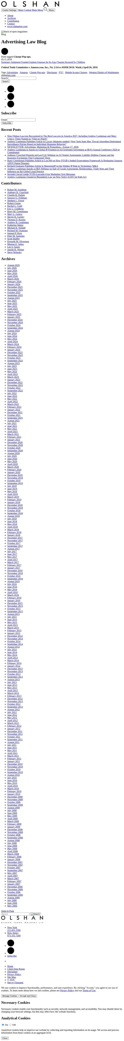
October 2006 (13, 892)
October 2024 (13, 325)
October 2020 (13, 448)
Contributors (13, 21)
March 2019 (13, 497)
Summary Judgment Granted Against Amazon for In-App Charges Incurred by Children (43, 62)
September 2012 (15, 707)
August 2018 (13, 516)
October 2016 (13, 576)
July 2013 (12, 682)
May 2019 (12, 491)
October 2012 (13, 704)
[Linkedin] (10, 945)
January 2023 (13, 379)
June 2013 (12, 685)
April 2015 (12, 625)
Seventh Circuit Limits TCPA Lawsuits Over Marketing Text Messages (41, 174)
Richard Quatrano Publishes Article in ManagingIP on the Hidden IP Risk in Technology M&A (52, 166)
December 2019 (15, 475)
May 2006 (12, 906)
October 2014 (13, 641)
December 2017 (15, 538)
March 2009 (13, 821)
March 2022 (13, 404)
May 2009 (12, 816)
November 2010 (15, 767)
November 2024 (15, 322)
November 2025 (15, 289)
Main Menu (37, 10)
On (6, 1025)
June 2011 (12, 747)
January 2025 (13, 317)
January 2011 (13, 761)
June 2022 (12, 396)
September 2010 (15, 772)
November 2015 (15, 606)
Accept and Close (28, 996)
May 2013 (12, 687)
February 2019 (14, 499)
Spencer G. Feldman (17, 198)
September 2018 (15, 513)
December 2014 (15, 636)
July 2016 (12, 584)
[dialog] (62, 992)
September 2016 (15, 578)
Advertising (12, 72)
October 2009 (13, 802)
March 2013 (13, 693)
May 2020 (12, 461)
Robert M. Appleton (16, 189)
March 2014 (13, 660)
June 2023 (12, 369)
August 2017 (13, 548)
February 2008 (14, 856)
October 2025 (13, 292)
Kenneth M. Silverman (18, 241)
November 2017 (15, 540)
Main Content (24, 10)
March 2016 (13, 595)
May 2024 (12, 339)
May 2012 (12, 717)
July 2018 (12, 518)
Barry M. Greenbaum (17, 211)
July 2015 (12, 617)
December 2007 (15, 862)
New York (12, 927)
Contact (11, 23)
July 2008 (12, 843)
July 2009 (12, 810)
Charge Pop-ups (37, 72)
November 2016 (15, 573)
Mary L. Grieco (14, 214)
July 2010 (12, 777)
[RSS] (10, 106)
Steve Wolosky (14, 252)
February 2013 (14, 696)
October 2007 (13, 867)
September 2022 (15, 390)
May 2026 (12, 273)
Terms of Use (89, 990)
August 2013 (13, 679)
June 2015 (12, 619)
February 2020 (14, 469)
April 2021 (12, 431)
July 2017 (12, 551)
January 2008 (13, 859)
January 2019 (13, 502)
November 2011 (15, 734)
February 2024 (14, 347)
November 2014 (15, 638)
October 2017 (13, 543)
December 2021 (15, 412)
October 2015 (13, 608)
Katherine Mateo (15, 225)
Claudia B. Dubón (16, 195)
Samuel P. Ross (14, 233)
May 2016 (12, 589)
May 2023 (12, 371)
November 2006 (15, 889)
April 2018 (12, 527)
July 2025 (12, 300)
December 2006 (15, 886)
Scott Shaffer (13, 238)
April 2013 (12, 690)
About (10, 15)
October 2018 (13, 510)
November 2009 (15, 799)
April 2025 (12, 309)
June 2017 (12, 554)
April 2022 (12, 401)
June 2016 (12, 587)
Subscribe (6, 123)
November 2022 (15, 385)
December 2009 (15, 797)
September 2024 (15, 328)
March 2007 (13, 878)
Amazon (24, 72)
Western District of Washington (104, 72)
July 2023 (12, 366)
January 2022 (13, 409)
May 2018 (12, 524)
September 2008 (15, 837)
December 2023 (15, 352)
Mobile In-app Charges (76, 72)
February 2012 (14, 726)
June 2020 (12, 459)
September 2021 (15, 418)
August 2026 (13, 265)
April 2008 (12, 851)
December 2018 (15, 505)
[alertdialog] (62, 1020)
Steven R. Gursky (15, 217)
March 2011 (13, 756)
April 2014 (12, 657)
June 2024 (12, 336)
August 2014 (13, 647)
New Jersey (12, 933)
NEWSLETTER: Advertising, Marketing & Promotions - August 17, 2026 (42, 147)
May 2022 (12, 399)
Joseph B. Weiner (15, 249)
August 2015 (13, 614)
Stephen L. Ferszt (15, 200)
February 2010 (14, 791)
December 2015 (15, 603)
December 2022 (15, 382)
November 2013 (15, 671)
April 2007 (12, 876)
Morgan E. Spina (15, 244)
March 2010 (13, 788)
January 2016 (13, 600)
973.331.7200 (14, 935)
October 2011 (13, 737)
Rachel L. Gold (14, 206)
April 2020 (12, 464)
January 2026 (13, 284)
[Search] (46, 10)
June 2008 (12, 846)
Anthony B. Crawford (17, 192)
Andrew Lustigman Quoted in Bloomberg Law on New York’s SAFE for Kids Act (46, 177)
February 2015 (14, 630)
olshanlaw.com (8, 75)
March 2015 (13, 628)
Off (14, 1025)
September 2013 (15, 677)
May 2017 (12, 557)
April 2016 (12, 592)
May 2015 (12, 622)
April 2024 (12, 341)
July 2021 (12, 423)
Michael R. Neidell (16, 228)
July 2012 (12, 712)
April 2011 (12, 753)
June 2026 (12, 270)
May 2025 (12, 306)
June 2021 (12, 426)
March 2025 (13, 311)
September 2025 (15, 295)
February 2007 (14, 881)
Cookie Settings (9, 10)
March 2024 (13, 344)
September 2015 (15, 611)
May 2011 (12, 750)
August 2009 (13, 807)
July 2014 (12, 649)
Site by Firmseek (15, 982)
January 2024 (13, 349)
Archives (11, 18)
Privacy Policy (14, 974)
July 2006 (12, 900)
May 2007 (12, 873)
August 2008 (13, 840)
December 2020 (15, 442)
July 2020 (12, 456)
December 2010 (15, 764)
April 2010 (12, 786)
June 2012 (12, 715)
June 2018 (12, 521)
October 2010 (13, 769)
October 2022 (13, 388)
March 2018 (13, 529)
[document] (62, 1020)
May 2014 (12, 655)
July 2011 (11, 745)
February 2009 (14, 824)
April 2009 (12, 818)
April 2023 (12, 374)
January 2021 (13, 439)
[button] (4, 54)
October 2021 (13, 415)
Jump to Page (7, 911)
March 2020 (13, 467)
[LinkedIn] (10, 91)
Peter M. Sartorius (15, 236)
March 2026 (13, 279)
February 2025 (14, 314)
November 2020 (15, 445)
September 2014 (15, 644)
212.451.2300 (14, 930)
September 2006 (15, 895)
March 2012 (13, 723)
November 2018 (15, 508)
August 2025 (13, 298)
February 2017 (14, 565)
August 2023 (13, 363)
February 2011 (14, 758)
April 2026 (12, 276)
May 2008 (12, 848)
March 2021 (13, 434)
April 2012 (12, 720)
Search (4, 78)
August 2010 (13, 775)
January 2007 (13, 884)
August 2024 (13, 330)
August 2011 (13, 742)
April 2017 (12, 559)
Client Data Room (16, 969)
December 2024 (15, 319)
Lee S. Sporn (13, 247)
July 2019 (12, 486)
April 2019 (12, 494)
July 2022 (12, 393)
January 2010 (13, 794)
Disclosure (52, 72)
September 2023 (15, 360)
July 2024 (12, 333)
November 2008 (15, 832)
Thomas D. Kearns (16, 219)
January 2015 (13, 633)
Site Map (11, 977)
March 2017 (13, 562)
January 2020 (13, 472)
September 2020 (15, 450)
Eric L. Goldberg (15, 208)
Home (10, 966)
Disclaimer (12, 971)
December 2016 (15, 570)
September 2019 (15, 483)
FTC (61, 72)
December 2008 (15, 829)
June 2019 (12, 488)
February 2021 (14, 437)
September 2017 (15, 546)
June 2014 (12, 652)
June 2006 (12, 903)
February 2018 (14, 532)
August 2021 (13, 420)
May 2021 (12, 429)
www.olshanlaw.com (17, 26)
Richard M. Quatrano (17, 230)
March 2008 (13, 854)
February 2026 (14, 281)
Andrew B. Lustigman (18, 222)
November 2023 (15, 355)
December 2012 (15, 698)
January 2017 (13, 568)
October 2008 (13, 835)
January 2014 (13, 666)
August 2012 (13, 709)
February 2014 (14, 663)
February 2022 (14, 407)
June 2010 (12, 780)
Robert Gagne (14, 203)
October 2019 (13, 480)
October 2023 (13, 358)
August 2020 (13, 453)
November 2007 (15, 865)
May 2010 (12, 783)
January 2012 (13, 728)
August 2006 (13, 897)
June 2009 (12, 813)
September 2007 (15, 870)
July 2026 (12, 268)
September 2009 (15, 805)
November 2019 (15, 478)
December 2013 (15, 668)
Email (4, 119)
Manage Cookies (9, 996)
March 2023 (13, 377)
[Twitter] (10, 99)
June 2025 (12, 303)
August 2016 (13, 581)
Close (4, 1038)
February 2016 (14, 598)
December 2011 (14, 731)
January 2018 (13, 535)
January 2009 (13, 827)
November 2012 (15, 701)
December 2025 (15, 287)
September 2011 (15, 739)
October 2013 (13, 674)
